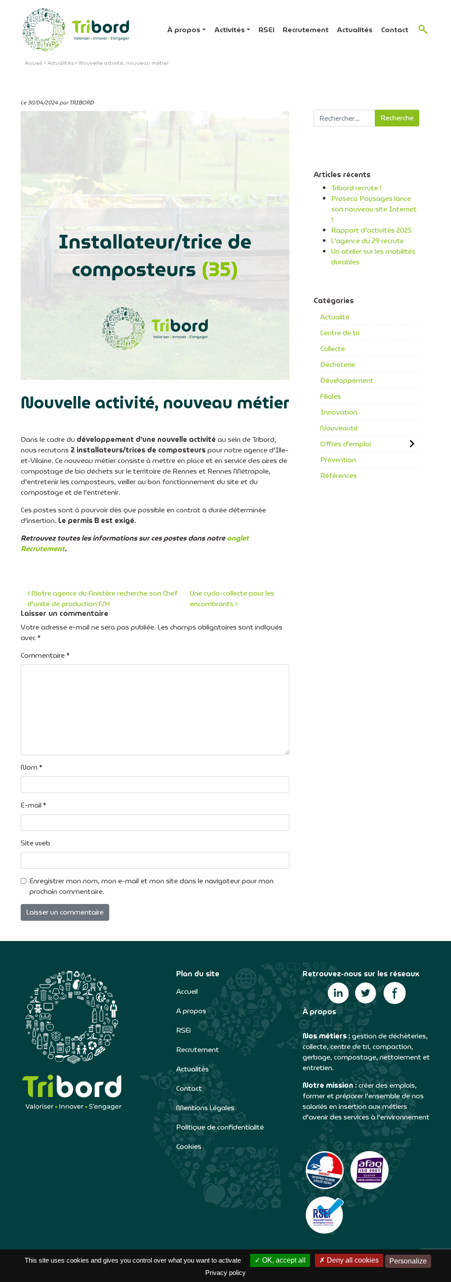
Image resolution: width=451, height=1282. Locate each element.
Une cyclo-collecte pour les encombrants (232, 598)
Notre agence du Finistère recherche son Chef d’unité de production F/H (102, 598)
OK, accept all (283, 1260)
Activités (229, 29)
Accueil (33, 63)
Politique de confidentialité (220, 1127)
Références (338, 475)
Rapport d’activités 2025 (371, 230)
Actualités (355, 29)
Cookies (188, 1146)
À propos (183, 29)
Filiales (330, 396)
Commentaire (45, 655)
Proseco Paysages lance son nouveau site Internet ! (374, 209)
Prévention (338, 459)
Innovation (338, 412)
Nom (31, 767)
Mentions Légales (205, 1107)
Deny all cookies (352, 1260)
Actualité (334, 316)
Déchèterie (337, 364)
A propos (191, 1010)
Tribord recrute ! (356, 187)
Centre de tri (339, 332)
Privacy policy (225, 1272)
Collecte (332, 348)
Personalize (408, 1261)
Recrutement (306, 29)
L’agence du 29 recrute (367, 240)
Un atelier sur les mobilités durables (373, 256)
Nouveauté (339, 428)
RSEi (266, 29)
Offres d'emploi (345, 443)
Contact (394, 29)
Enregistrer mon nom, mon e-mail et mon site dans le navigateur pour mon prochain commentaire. (152, 886)
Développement (346, 380)
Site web (35, 843)
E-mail (33, 805)
